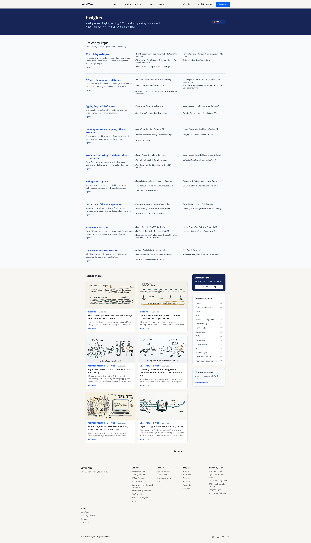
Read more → (93, 328)
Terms (106, 472)
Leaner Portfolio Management (103, 204)
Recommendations (164, 478)
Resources (186, 481)
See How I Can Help (209, 287)
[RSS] (227, 536)
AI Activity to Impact (98, 54)
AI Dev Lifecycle (137, 481)
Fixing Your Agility (97, 181)
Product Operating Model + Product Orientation (107, 157)
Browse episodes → (202, 383)
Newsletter (187, 485)
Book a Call (223, 4)
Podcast (150, 4)
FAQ (82, 472)
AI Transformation (138, 478)
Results (127, 4)
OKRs (134, 501)
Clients (159, 481)
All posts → (89, 67)
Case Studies (162, 475)
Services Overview (138, 471)
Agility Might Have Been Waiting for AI (161, 426)
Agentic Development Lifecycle (104, 79)
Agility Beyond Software (100, 106)
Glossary (88, 472)
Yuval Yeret (87, 468)
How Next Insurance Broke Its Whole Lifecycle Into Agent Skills (160, 317)
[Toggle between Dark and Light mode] (183, 4)
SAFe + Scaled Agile (97, 227)
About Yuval (85, 512)
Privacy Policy (97, 472)
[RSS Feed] (188, 4)
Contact (83, 519)
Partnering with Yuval (88, 515)
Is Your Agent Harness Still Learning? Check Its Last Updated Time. (108, 428)
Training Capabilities (139, 475)
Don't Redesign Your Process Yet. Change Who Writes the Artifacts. (110, 317)
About (161, 4)
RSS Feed (219, 22)
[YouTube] (218, 536)
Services (116, 4)
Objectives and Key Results (101, 250)
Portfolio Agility (137, 494)
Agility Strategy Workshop (141, 491)
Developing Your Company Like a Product (105, 131)
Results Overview (163, 471)
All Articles (187, 475)
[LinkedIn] (213, 536)
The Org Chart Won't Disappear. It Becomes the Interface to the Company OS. (161, 372)
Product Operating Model (141, 498)
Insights (139, 4)
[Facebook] (223, 536)
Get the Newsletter (204, 4)
